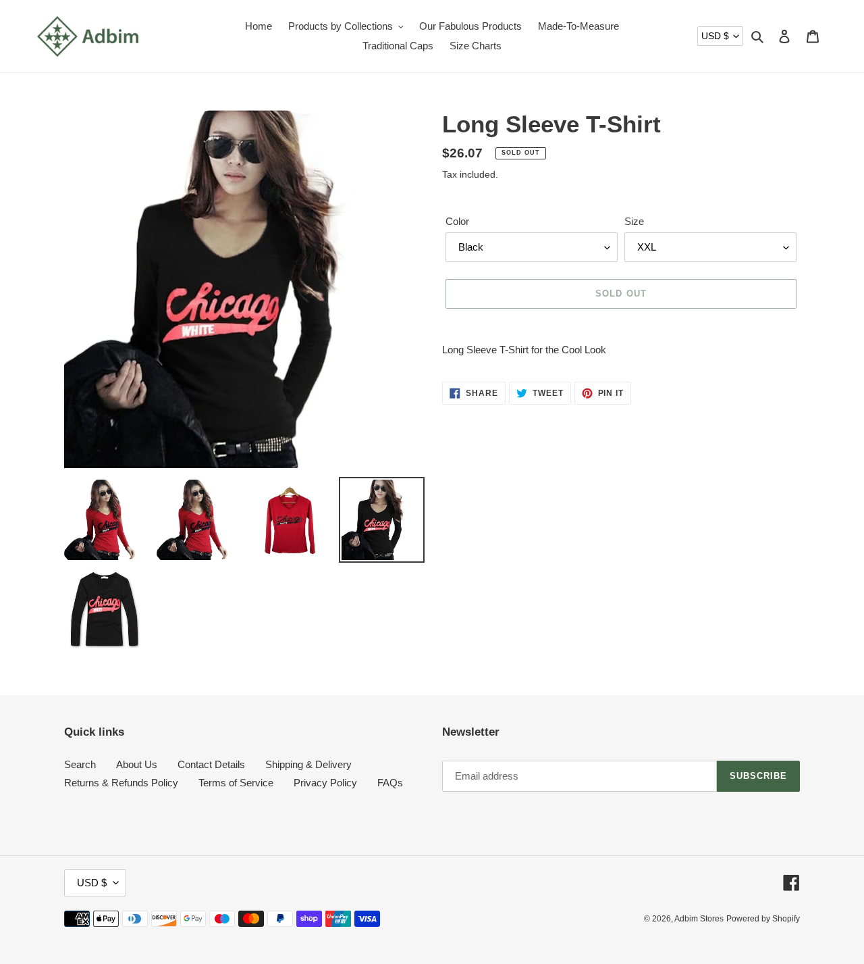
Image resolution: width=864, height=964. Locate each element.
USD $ (715, 35)
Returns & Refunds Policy (121, 782)
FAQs (390, 782)
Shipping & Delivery (308, 764)
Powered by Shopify (763, 918)
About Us (136, 764)
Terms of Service (235, 782)
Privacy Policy (325, 782)
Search (80, 764)
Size (634, 221)
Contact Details (211, 764)
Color (457, 221)
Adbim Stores (699, 918)
